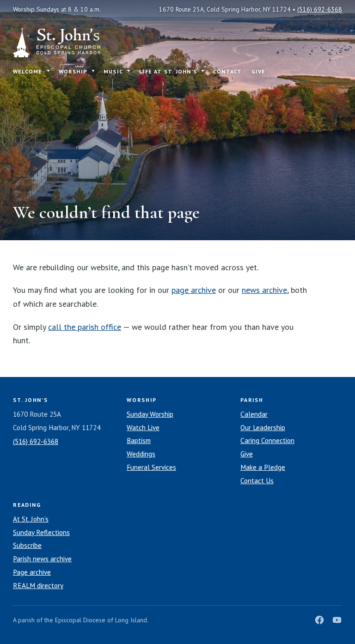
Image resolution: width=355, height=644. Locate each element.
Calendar (254, 414)
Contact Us (257, 480)
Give (258, 71)
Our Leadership (262, 427)
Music (113, 71)
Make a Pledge (262, 467)
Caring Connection (267, 440)
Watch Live (143, 427)
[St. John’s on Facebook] (319, 620)
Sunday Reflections (41, 532)
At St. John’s (31, 519)
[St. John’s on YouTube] (337, 620)
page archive (193, 290)
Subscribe (27, 545)
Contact (227, 71)
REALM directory (38, 585)
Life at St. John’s (168, 71)
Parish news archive (42, 558)
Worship (73, 71)
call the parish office (84, 327)
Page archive (32, 572)
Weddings (141, 454)
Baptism (139, 440)
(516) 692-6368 (319, 9)
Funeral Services (151, 467)
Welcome (28, 71)
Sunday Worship (150, 414)
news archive (264, 290)
